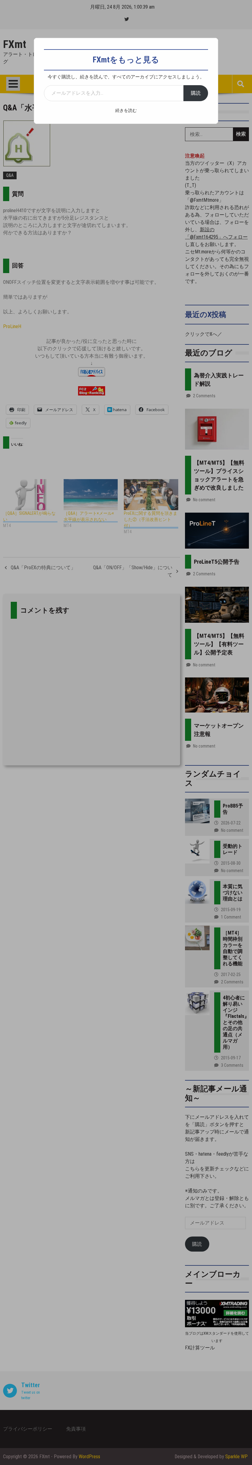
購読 (196, 93)
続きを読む (126, 110)
